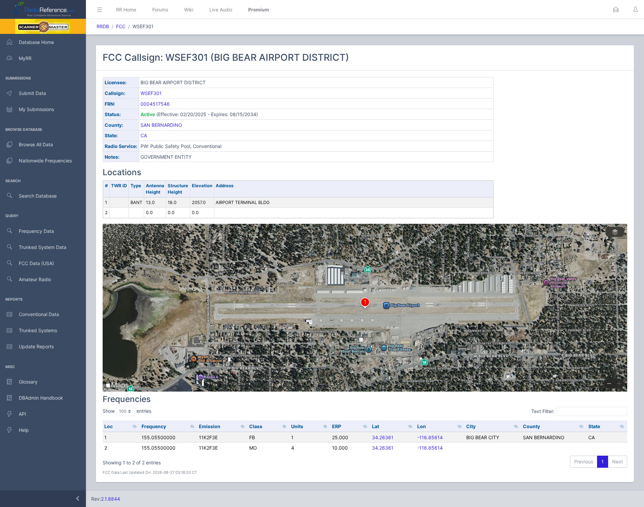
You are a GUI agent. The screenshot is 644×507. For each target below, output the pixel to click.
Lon (421, 426)
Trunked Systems (38, 330)
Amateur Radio (35, 279)
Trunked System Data (42, 247)
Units (297, 426)
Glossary (28, 382)
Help (24, 430)
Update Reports (36, 346)
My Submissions (36, 109)
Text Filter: (542, 411)
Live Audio (220, 9)
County (531, 426)
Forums (160, 9)
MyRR (25, 58)
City (471, 426)
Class (255, 426)
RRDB (103, 26)
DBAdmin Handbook (41, 398)
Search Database (38, 196)
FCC (120, 26)
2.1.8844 (110, 499)
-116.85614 (430, 437)
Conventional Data (39, 314)
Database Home (36, 42)
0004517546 (155, 104)
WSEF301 (151, 93)
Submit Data (32, 93)
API (22, 414)
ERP (336, 426)
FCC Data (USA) (36, 263)
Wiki (188, 9)
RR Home (126, 9)
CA (144, 135)
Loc (108, 426)
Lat (375, 426)
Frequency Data (36, 231)
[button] (615, 9)
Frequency (154, 426)
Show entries (127, 411)
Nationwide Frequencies (45, 160)
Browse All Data (36, 144)
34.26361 (382, 437)
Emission (209, 426)
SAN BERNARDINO (161, 125)
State (594, 426)
